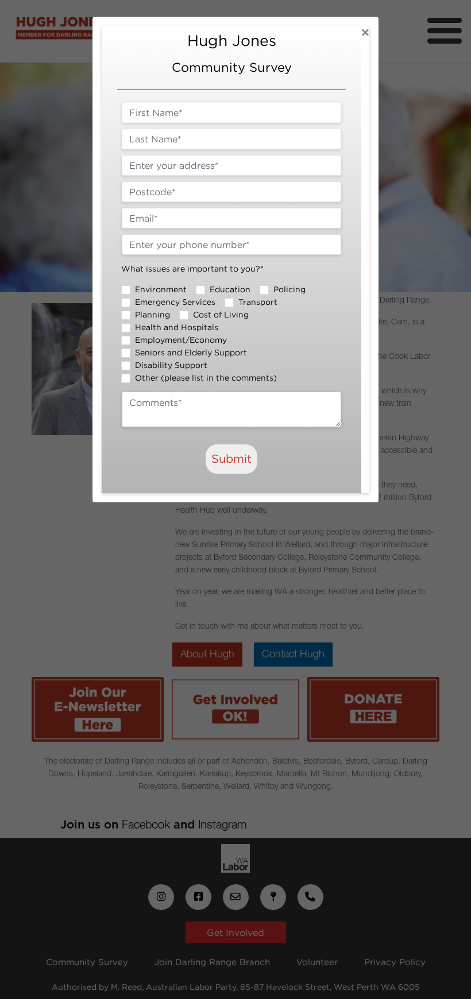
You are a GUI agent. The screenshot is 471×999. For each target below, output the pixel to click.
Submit (231, 458)
